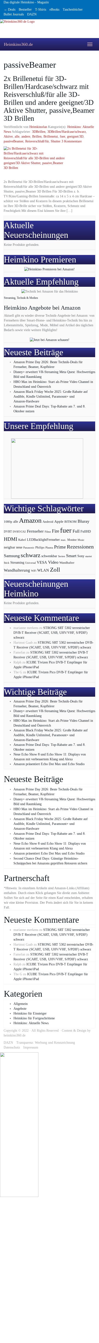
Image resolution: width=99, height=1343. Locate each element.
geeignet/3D (75, 136)
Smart (71, 555)
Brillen (37, 136)
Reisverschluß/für (37, 141)
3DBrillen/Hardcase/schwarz (66, 132)
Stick (6, 562)
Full (76, 531)
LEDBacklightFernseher (43, 539)
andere (25, 136)
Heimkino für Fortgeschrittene (34, 1018)
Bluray (83, 521)
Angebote (19, 1008)
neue (19, 547)
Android (48, 521)
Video (53, 562)
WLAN (43, 570)
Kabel (22, 539)
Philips (39, 547)
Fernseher (35, 531)
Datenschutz (12, 1047)
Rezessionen (80, 547)
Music (81, 539)
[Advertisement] (19, 1269)
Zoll (55, 569)
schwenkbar (49, 556)
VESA (42, 562)
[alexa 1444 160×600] (19, 1124)
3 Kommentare (72, 141)
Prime (60, 546)
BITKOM (70, 521)
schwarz (30, 555)
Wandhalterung (17, 570)
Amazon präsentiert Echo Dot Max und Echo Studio (49, 764)
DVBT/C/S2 (19, 531)
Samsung (12, 555)
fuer (62, 136)
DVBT (8, 531)
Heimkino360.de (18, 44)
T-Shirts (40, 9)
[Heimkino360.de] (49, 28)
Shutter (56, 141)
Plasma (49, 547)
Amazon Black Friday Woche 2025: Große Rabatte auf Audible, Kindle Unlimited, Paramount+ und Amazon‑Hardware (50, 396)
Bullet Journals (14, 14)
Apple (58, 521)
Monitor (72, 539)
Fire (55, 531)
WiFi (33, 570)
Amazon (30, 520)
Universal (30, 562)
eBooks (54, 9)
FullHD (85, 531)
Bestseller (25, 9)
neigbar (9, 547)
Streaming (17, 562)
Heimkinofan (38, 127)
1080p (8, 521)
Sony (80, 556)
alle (17, 136)
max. (63, 539)
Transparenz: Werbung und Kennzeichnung (45, 1042)
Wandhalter (66, 562)
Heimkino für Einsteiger (30, 1013)
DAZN (32, 14)
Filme (48, 531)
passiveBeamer (13, 141)
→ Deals (9, 9)
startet (88, 556)
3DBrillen (38, 132)
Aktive (8, 136)
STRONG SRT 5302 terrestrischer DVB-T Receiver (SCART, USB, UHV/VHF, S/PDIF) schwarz (51, 632)
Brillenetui (50, 136)
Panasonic (28, 547)
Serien (61, 556)
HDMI (10, 539)
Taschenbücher (73, 9)
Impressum (30, 1047)
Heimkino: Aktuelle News (31, 1023)
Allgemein (20, 1004)
